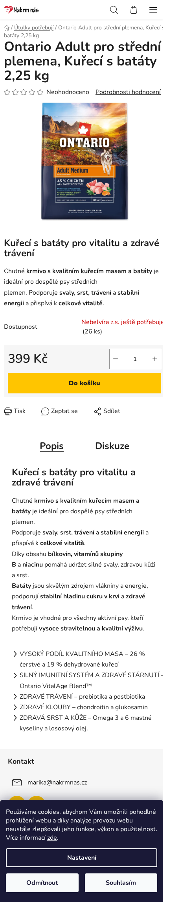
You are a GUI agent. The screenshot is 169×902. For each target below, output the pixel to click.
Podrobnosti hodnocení (128, 92)
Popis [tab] (52, 446)
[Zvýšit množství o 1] (155, 359)
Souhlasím (121, 882)
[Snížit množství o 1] (115, 359)
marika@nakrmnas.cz (57, 782)
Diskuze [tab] (112, 446)
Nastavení (81, 857)
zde (52, 837)
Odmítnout (42, 882)
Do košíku (84, 383)
